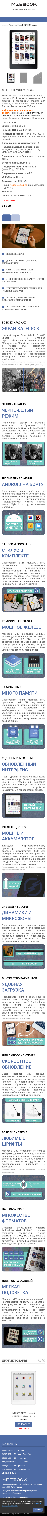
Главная (5, 25)
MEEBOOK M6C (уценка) (23, 1413)
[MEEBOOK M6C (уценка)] (23, 1388)
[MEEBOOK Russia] (24, 4)
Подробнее (23, 1424)
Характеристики (15, 217)
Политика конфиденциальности (15, 1497)
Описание (6, 217)
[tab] (6, 217)
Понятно (38, 1510)
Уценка (13, 25)
